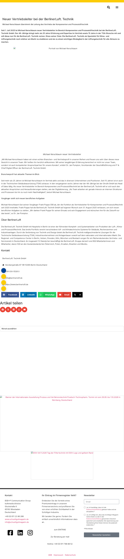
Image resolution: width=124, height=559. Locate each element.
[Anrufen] (3, 282)
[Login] (3, 270)
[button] (117, 7)
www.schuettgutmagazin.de (17, 519)
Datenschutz (70, 555)
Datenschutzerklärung (94, 509)
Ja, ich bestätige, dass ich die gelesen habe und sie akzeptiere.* (101, 509)
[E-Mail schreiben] (3, 276)
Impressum (58, 555)
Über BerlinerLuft (11, 219)
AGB (50, 555)
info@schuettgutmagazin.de (17, 522)
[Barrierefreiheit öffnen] (3, 288)
